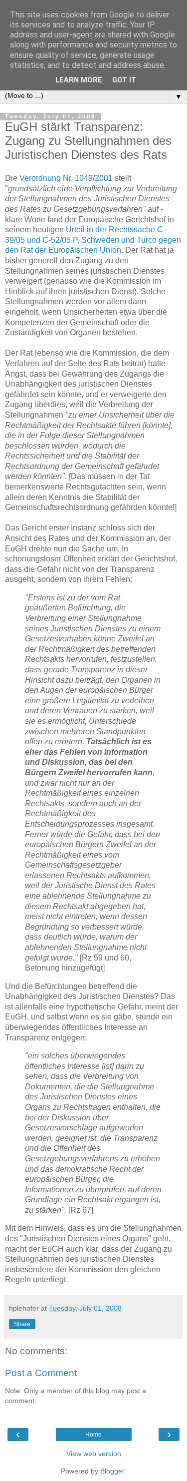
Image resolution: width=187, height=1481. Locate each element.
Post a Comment (41, 1373)
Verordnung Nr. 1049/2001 (66, 178)
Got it (124, 80)
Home (93, 1434)
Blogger (112, 1471)
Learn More (78, 80)
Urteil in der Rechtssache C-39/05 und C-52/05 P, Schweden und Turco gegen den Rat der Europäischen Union (93, 239)
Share (22, 1324)
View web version (93, 1454)
